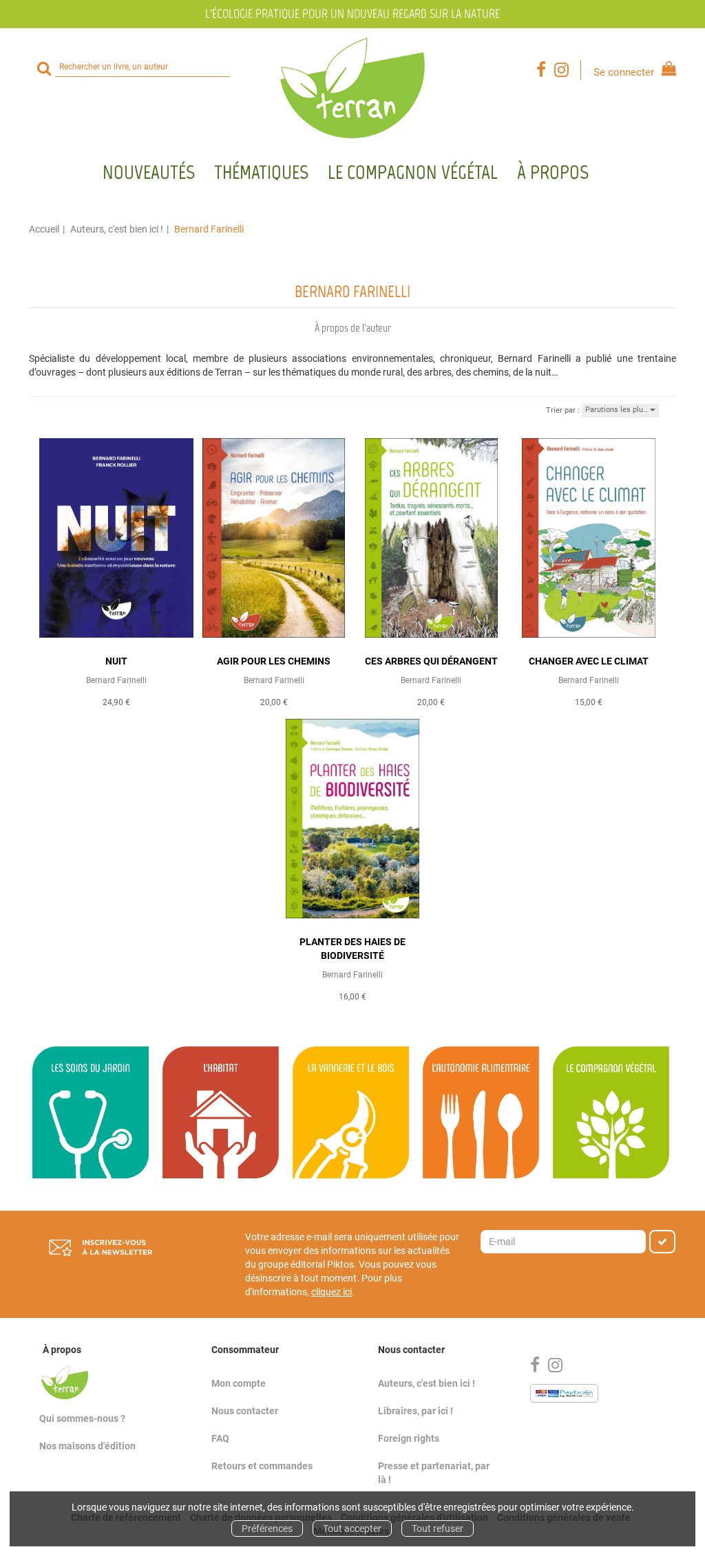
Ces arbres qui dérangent (431, 661)
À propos (553, 172)
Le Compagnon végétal (413, 172)
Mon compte (238, 1383)
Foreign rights (408, 1438)
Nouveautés (149, 172)
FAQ (220, 1438)
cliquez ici (331, 1291)
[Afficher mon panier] (666, 70)
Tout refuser (437, 1528)
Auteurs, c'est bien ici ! (116, 229)
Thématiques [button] (261, 172)
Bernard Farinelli (116, 680)
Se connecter (623, 72)
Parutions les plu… (617, 409)
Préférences (267, 1528)
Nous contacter (244, 1410)
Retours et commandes (262, 1465)
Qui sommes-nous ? (82, 1418)
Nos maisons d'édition (87, 1445)
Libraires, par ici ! (415, 1410)
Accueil (44, 229)
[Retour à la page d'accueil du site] (352, 88)
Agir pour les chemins (273, 661)
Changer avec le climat (589, 661)
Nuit (116, 661)
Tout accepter (352, 1528)
